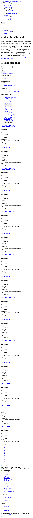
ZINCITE (7, 111)
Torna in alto (4, 516)
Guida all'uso (7, 497)
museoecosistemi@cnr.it (7, 515)
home (5, 30)
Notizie (9, 18)
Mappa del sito (8, 488)
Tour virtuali (7, 6)
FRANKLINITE (10, 97)
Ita (4, 25)
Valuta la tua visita (9, 491)
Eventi (9, 19)
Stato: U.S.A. (7, 78)
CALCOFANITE (9, 114)
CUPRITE (8, 119)
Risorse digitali (8, 31)
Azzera (7, 72)
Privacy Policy (8, 479)
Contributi (6, 506)
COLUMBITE (9, 116)
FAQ (5, 500)
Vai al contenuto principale (8, 1)
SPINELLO (8, 109)
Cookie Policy (8, 481)
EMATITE (8, 108)
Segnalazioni (7, 486)
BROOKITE (8, 106)
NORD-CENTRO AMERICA (14, 91)
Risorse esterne (11, 10)
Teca (8, 12)
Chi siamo (6, 476)
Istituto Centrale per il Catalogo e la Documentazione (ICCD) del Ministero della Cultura (16, 57)
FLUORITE (8, 120)
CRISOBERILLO (10, 117)
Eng (5, 27)
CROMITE (8, 112)
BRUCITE (8, 101)
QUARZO (8, 100)
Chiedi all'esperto (12, 13)
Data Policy (7, 478)
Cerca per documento (6, 67)
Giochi (6, 15)
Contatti (6, 475)
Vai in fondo (18, 1)
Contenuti (6, 490)
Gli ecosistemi (8, 7)
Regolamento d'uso (9, 498)
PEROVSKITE (9, 103)
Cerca (2, 68)
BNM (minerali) (10, 85)
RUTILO (8, 98)
